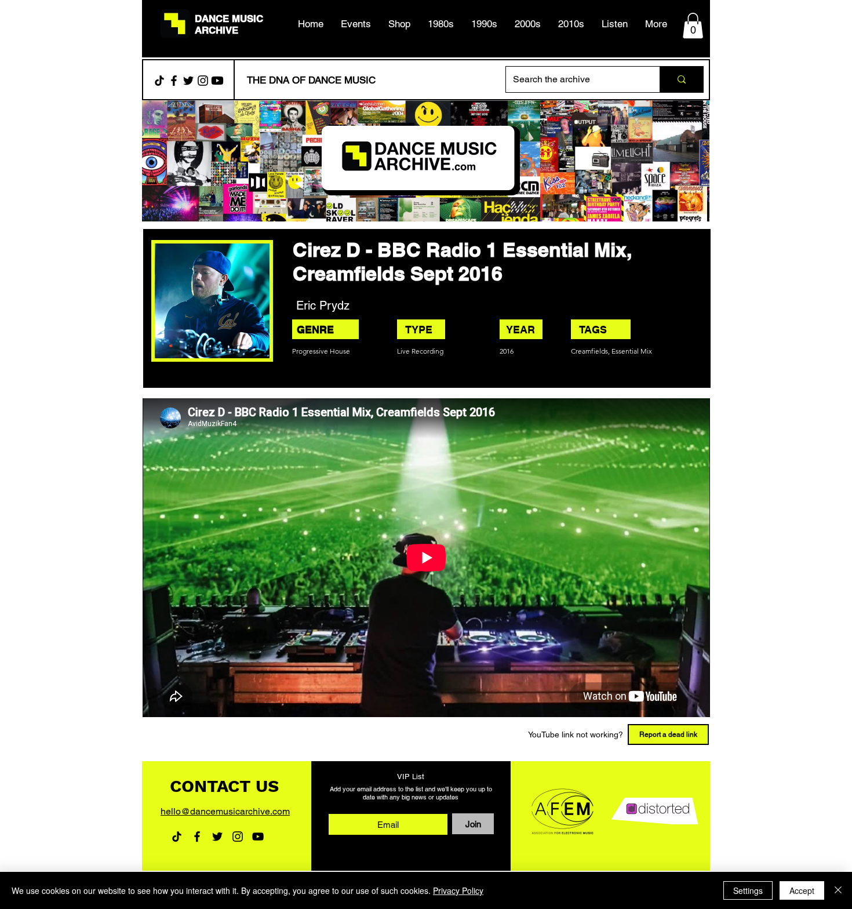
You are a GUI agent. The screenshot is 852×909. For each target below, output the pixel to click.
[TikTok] (159, 81)
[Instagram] (203, 81)
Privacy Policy (458, 890)
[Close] (838, 890)
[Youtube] (217, 81)
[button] (441, 23)
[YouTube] (258, 836)
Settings (748, 890)
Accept (801, 890)
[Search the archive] (681, 79)
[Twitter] (188, 81)
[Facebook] (174, 81)
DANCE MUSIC (229, 18)
